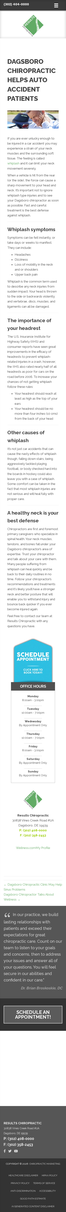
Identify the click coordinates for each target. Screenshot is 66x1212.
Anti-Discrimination (23, 1191)
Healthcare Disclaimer (23, 1175)
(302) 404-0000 (16, 4)
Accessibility (47, 1191)
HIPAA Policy (49, 1175)
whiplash (13, 163)
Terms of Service (44, 1183)
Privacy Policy (20, 1183)
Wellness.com (26, 848)
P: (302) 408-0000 (33, 830)
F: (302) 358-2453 (18, 1144)
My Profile (43, 848)
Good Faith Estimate (33, 1198)
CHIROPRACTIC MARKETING (44, 1163)
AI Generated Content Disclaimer (33, 1206)
